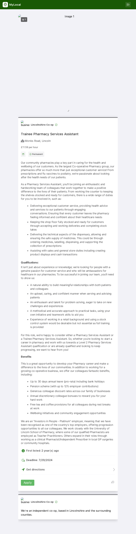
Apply (28, 482)
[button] (68, 110)
